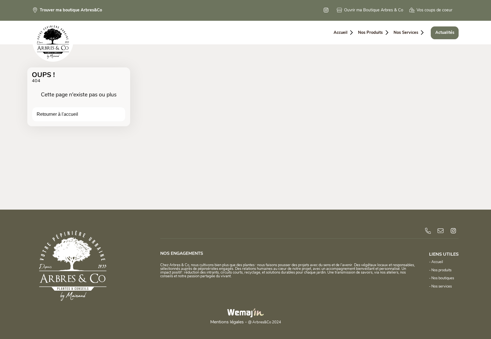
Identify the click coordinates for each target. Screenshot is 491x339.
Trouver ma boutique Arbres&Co (71, 10)
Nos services (441, 286)
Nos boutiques (442, 278)
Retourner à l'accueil (57, 114)
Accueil (437, 262)
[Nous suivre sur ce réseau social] (327, 10)
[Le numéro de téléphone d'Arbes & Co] (428, 231)
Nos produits (441, 270)
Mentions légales (227, 322)
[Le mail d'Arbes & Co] (441, 231)
